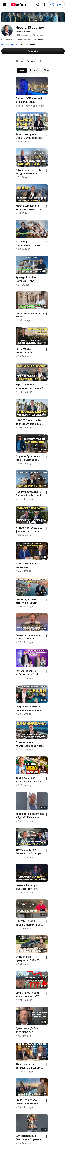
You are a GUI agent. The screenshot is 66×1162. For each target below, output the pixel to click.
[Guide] (4, 4)
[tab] (20, 61)
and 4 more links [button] (28, 45)
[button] (46, 61)
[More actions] (46, 99)
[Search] (38, 4)
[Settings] (44, 4)
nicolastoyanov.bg (12, 45)
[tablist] (33, 61)
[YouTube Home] (18, 4)
